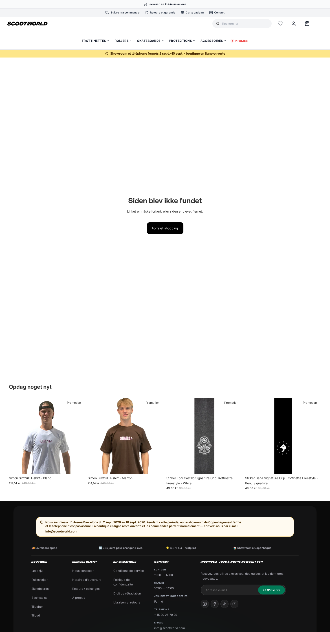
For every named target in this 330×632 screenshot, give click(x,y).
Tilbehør (37, 606)
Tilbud (35, 615)
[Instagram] (205, 604)
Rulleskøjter (39, 579)
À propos (78, 597)
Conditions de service (128, 570)
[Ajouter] (235, 467)
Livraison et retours (126, 602)
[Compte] (294, 24)
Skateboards (40, 588)
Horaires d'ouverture (86, 579)
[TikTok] (224, 604)
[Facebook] (215, 604)
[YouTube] (234, 604)
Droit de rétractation (127, 593)
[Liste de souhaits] (280, 24)
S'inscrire (273, 590)
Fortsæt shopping (165, 228)
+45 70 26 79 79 (165, 614)
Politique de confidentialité (123, 582)
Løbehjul (37, 570)
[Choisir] (78, 467)
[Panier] (307, 24)
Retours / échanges (86, 588)
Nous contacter (83, 570)
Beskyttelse (39, 597)
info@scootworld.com (61, 531)
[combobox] (245, 23)
